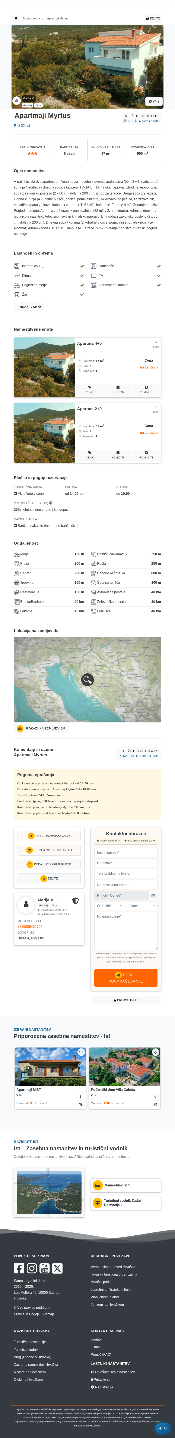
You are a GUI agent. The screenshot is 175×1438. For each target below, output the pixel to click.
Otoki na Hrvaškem (28, 1379)
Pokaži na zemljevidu (45, 728)
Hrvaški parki (101, 1282)
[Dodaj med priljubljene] (81, 1052)
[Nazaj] (22, 1067)
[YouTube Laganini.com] (44, 1268)
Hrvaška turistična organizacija (114, 1274)
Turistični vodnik (26, 1349)
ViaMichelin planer (105, 1297)
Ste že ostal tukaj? (142, 118)
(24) (155, 101)
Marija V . (29, 98)
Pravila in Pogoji (26, 1314)
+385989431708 (30, 926)
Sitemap (47, 1314)
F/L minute (146, 392)
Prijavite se (102, 1379)
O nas (95, 1347)
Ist (42, 18)
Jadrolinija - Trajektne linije (111, 1289)
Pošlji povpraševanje (53, 835)
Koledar (118, 392)
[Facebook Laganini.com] (19, 1268)
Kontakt (96, 1339)
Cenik (90, 392)
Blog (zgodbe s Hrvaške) (32, 1357)
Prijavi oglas (127, 1000)
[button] (87, 679)
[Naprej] (78, 1067)
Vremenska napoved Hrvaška (113, 1267)
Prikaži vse (27, 306)
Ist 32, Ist (23, 125)
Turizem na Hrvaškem (107, 1304)
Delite (154, 18)
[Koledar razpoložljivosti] (80, 1104)
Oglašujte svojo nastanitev (114, 1372)
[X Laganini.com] (57, 1268)
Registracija (103, 1387)
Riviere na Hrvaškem (30, 1372)
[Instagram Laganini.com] (32, 1268)
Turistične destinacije (30, 1342)
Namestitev (30, 18)
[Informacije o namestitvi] (80, 1096)
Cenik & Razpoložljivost (52, 850)
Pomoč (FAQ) (101, 1354)
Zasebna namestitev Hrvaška (36, 1364)
